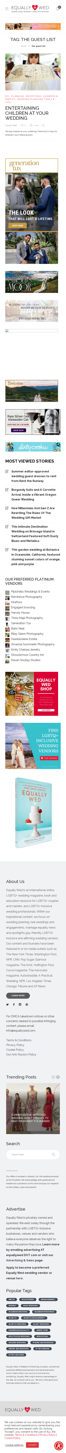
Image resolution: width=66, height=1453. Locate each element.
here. (19, 1278)
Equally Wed (11, 125)
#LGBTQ (13, 1318)
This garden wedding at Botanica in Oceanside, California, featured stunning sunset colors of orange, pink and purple (35, 557)
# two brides (42, 1349)
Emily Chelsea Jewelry (25, 649)
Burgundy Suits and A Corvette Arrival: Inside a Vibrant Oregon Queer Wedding (33, 494)
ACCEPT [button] (32, 1445)
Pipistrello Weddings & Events (30, 591)
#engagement (48, 1299)
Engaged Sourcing (23, 607)
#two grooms (16, 1355)
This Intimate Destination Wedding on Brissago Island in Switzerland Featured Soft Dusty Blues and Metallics (34, 534)
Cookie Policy (15, 1049)
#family (12, 1306)
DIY (7, 96)
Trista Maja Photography (27, 618)
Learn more (18, 995)
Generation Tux (21, 623)
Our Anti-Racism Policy (21, 1054)
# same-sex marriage (43, 1342)
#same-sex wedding (19, 1349)
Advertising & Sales (20, 1260)
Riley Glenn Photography (27, 633)
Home (23, 46)
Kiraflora (16, 602)
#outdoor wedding (19, 1336)
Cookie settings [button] (14, 1445)
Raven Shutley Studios (25, 660)
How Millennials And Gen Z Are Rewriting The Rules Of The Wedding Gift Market (33, 513)
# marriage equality (19, 1330)
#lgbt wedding (41, 1324)
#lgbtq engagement (34, 1318)
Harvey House (20, 612)
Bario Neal (17, 628)
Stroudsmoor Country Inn (27, 655)
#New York (42, 1330)
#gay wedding (30, 1306)
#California (28, 1299)
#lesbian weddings (44, 1312)
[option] (33, 1108)
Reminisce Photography (26, 597)
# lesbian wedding (18, 1312)
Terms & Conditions (19, 1040)
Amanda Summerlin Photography (33, 644)
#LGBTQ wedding (17, 1324)
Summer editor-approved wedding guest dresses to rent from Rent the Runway (33, 476)
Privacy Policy (15, 1045)
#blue (12, 1299)
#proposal (42, 1336)
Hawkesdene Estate (24, 639)
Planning (17, 96)
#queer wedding (17, 1342)
